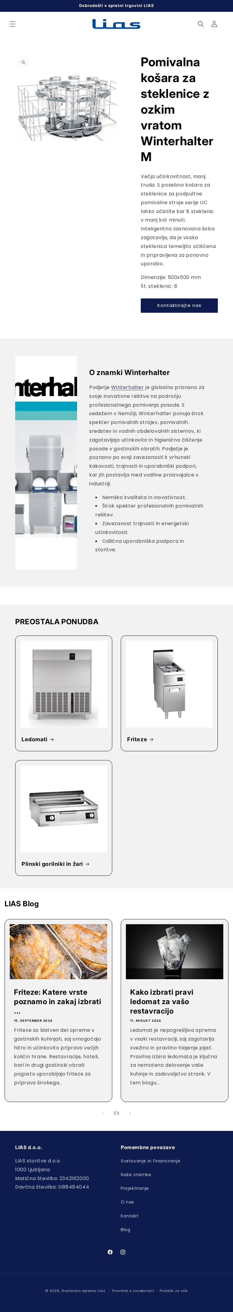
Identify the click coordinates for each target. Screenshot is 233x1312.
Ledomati (35, 739)
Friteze (137, 739)
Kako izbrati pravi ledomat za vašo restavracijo (162, 1001)
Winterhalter (127, 387)
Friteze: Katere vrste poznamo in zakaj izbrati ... (57, 1001)
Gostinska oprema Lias (83, 1290)
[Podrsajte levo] (103, 1113)
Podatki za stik (174, 1290)
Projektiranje (135, 1188)
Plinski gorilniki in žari (52, 864)
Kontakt (129, 1216)
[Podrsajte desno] (130, 1113)
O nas (127, 1202)
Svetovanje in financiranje (151, 1161)
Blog (125, 1230)
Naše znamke (136, 1175)
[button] (12, 24)
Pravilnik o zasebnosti (133, 1290)
